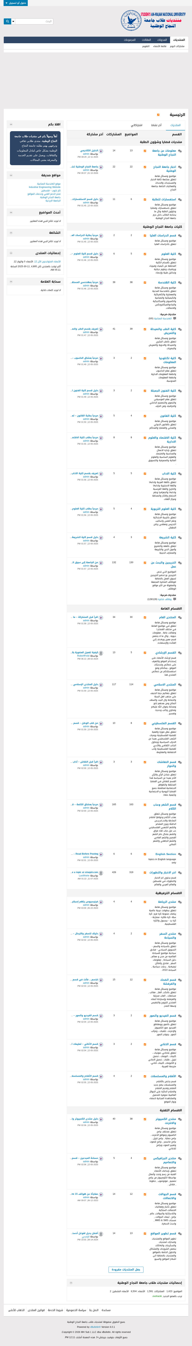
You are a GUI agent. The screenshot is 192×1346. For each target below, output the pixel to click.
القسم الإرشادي (165, 653)
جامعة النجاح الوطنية (50, 197)
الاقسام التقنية (171, 1110)
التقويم (145, 46)
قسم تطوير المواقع (163, 1234)
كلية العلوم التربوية (163, 509)
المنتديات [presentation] (175, 125)
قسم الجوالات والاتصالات (167, 1196)
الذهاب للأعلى (16, 1310)
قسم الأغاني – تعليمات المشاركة (80, 1044)
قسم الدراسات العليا (163, 236)
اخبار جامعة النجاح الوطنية (164, 169)
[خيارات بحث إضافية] (13, 21)
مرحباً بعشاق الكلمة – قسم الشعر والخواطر (74, 804)
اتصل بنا (93, 1310)
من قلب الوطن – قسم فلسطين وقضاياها (75, 723)
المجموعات (130, 39)
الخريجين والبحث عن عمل (163, 565)
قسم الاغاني (168, 1044)
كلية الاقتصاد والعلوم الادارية (162, 440)
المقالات (146, 39)
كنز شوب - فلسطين (51, 190)
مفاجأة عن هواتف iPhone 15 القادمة (78, 1194)
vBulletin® (95, 1327)
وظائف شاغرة (165, 599)
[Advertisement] (96, 80)
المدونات (162, 39)
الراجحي (85, 1237)
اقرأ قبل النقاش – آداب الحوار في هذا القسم (73, 762)
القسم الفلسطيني (164, 723)
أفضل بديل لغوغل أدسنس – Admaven (77, 1233)
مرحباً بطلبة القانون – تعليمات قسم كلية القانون (72, 416)
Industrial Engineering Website (45, 187)
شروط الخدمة (55, 1310)
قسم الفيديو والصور (163, 1016)
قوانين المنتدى (36, 1310)
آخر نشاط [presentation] (156, 125)
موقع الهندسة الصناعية (49, 184)
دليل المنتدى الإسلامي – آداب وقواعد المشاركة (72, 684)
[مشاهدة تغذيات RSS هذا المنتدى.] (145, 151)
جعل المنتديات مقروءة (126, 1269)
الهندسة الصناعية (163, 318)
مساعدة (106, 1310)
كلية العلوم (168, 254)
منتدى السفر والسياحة (167, 936)
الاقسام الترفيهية (168, 893)
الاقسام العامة (171, 608)
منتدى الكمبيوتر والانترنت (166, 1121)
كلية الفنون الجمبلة (163, 391)
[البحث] (7, 21)
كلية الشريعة (167, 538)
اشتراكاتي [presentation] (136, 125)
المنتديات (179, 39)
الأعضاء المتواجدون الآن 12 (47, 262)
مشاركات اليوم (177, 46)
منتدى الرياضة (167, 902)
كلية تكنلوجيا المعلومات (167, 360)
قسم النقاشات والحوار (166, 764)
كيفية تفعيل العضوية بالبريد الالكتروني (77, 652)
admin (86, 154)
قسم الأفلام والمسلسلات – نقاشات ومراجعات (73, 1076)
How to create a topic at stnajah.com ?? (76, 872)
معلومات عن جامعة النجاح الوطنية (164, 153)
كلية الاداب (169, 474)
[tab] (175, 125)
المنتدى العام (167, 617)
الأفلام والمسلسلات (163, 1076)
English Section (166, 854)
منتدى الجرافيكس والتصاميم (164, 1160)
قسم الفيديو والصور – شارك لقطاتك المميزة (73, 1015)
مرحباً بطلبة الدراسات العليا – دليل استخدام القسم (71, 235)
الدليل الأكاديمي (89, 150)
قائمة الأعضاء (159, 46)
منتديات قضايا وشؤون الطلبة (161, 142)
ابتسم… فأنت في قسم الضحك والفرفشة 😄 (74, 980)
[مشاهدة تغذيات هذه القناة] (158, 114)
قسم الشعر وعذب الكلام (164, 807)
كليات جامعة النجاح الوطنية (162, 227)
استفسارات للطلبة (164, 199)
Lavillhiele (84, 876)
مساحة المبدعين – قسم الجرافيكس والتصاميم (73, 1158)
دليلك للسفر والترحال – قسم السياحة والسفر (73, 933)
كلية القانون (168, 416)
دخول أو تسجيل (17, 3)
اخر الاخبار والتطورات (162, 873)
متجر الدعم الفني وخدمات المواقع (44, 194)
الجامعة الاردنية (53, 201)
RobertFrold (83, 656)
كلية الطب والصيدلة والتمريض (163, 331)
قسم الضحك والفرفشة (168, 982)
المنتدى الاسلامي (165, 685)
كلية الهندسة (167, 283)
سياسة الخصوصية (76, 1310)
